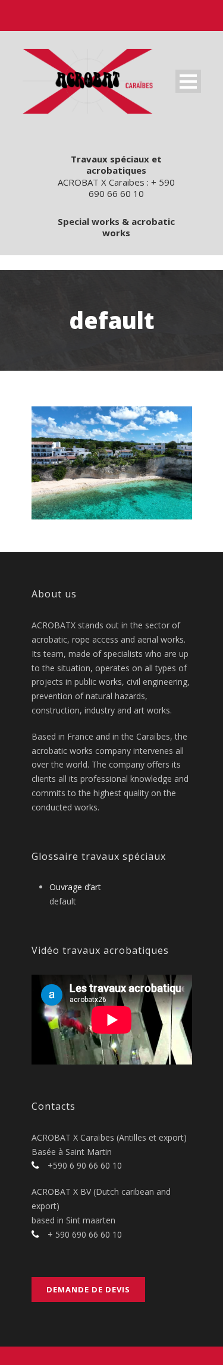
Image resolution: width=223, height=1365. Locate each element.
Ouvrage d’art (75, 887)
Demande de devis (88, 1289)
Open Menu (188, 81)
